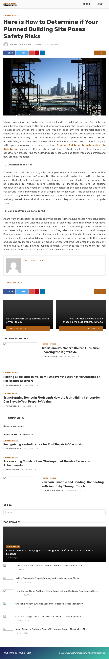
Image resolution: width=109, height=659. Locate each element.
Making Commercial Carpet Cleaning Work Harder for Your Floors (47, 578)
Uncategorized (10, 16)
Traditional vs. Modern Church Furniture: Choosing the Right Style (70, 350)
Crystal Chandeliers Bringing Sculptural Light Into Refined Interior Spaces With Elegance (49, 552)
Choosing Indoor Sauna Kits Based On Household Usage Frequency (49, 604)
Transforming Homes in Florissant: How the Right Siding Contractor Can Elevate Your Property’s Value (51, 399)
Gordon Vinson (13, 385)
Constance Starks (21, 44)
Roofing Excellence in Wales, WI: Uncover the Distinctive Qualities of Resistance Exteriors (51, 378)
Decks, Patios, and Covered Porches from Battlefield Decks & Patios (49, 565)
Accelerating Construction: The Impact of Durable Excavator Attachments (47, 463)
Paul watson (12, 406)
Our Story (25, 653)
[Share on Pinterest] (36, 53)
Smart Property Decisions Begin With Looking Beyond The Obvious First (51, 629)
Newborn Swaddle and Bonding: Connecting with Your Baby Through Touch (72, 484)
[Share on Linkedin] (42, 53)
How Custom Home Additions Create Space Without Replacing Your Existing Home (56, 591)
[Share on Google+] (31, 53)
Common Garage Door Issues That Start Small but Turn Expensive (48, 616)
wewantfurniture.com (76, 653)
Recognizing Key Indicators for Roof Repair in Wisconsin (43, 444)
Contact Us (10, 653)
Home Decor (13, 547)
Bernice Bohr (50, 356)
